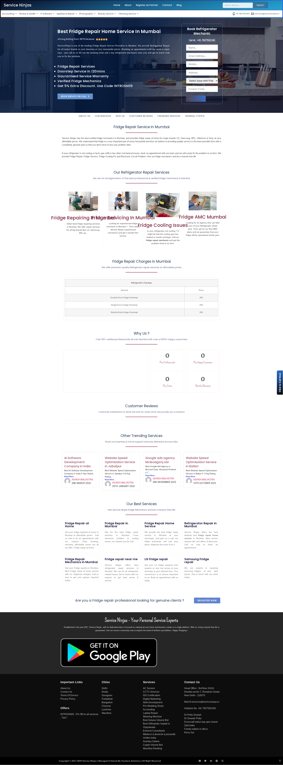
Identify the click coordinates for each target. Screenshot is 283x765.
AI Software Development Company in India (77, 462)
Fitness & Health (27, 13)
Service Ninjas (17, 5)
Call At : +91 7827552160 (202, 40)
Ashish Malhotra (82, 479)
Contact (167, 5)
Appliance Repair (65, 13)
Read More (69, 476)
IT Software (46, 13)
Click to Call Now (279, 382)
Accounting (8, 13)
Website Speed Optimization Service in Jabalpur (120, 462)
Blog (179, 5)
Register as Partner (147, 5)
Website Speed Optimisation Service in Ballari (201, 462)
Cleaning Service (127, 13)
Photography (86, 13)
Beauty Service (105, 13)
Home (116, 5)
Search (260, 5)
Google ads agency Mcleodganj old (160, 460)
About (128, 5)
